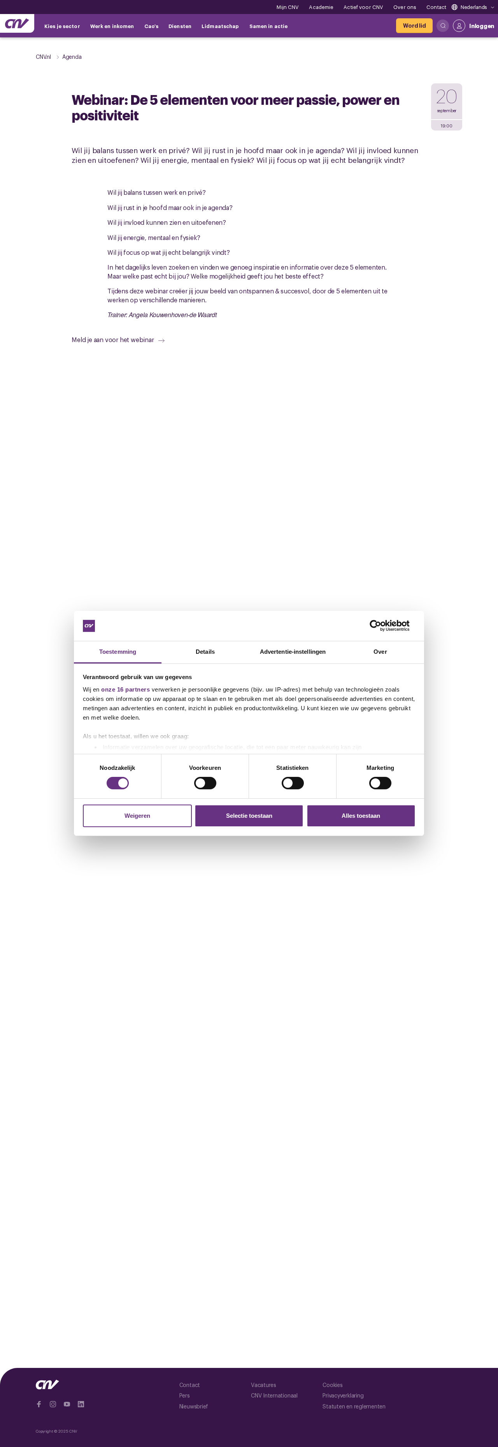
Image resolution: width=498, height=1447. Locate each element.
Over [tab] (380, 651)
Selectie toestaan (249, 815)
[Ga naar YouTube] (67, 1404)
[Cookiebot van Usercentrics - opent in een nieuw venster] (381, 626)
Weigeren (137, 815)
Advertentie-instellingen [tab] (293, 651)
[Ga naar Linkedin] (81, 1404)
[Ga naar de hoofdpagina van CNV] (17, 23)
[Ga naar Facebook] (39, 1404)
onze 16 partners (125, 689)
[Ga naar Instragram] (53, 1404)
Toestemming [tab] (117, 651)
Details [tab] (205, 651)
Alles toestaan (361, 815)
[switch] (205, 783)
